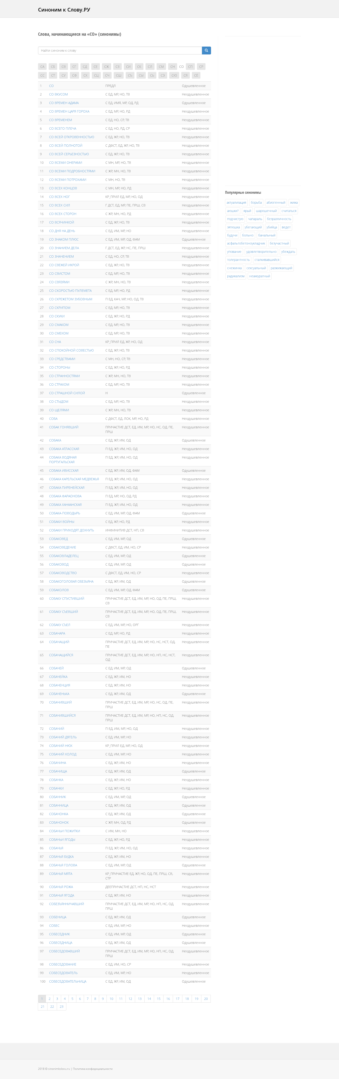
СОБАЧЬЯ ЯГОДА (61, 895)
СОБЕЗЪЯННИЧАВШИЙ (66, 904)
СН (172, 66)
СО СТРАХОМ (59, 384)
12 (130, 998)
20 (206, 998)
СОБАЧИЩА (58, 771)
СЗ (117, 66)
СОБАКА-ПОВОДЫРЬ (64, 513)
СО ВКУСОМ (58, 94)
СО (51, 85)
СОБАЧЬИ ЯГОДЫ (62, 839)
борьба (256, 202)
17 (177, 998)
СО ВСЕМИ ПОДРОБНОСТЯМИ (72, 171)
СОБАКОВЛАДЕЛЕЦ (63, 556)
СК (139, 66)
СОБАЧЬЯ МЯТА (60, 873)
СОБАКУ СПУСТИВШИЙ (66, 598)
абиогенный (276, 202)
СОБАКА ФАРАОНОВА (65, 496)
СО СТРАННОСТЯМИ (64, 376)
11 (121, 998)
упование (234, 251)
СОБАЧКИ (56, 788)
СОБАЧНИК (57, 797)
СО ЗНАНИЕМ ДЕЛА (64, 248)
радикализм (235, 276)
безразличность (279, 219)
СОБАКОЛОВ (59, 590)
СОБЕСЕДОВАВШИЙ (64, 951)
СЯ (185, 75)
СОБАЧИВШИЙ (60, 702)
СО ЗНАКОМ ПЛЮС (64, 239)
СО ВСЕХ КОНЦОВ (63, 188)
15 (159, 998)
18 (187, 998)
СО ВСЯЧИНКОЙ (61, 222)
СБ (53, 66)
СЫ (141, 75)
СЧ (107, 75)
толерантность (238, 259)
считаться (289, 211)
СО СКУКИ (57, 316)
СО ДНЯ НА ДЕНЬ (62, 231)
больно (247, 235)
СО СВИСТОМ (59, 273)
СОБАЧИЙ (56, 728)
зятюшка (233, 227)
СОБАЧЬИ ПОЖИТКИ (64, 831)
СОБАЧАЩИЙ (59, 642)
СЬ (152, 75)
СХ (85, 75)
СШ (118, 75)
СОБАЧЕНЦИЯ (59, 685)
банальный (266, 235)
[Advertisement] (259, 110)
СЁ (196, 75)
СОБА (53, 418)
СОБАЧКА (56, 780)
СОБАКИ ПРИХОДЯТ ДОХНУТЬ (71, 530)
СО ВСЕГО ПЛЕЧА (62, 128)
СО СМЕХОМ (58, 333)
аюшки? (233, 211)
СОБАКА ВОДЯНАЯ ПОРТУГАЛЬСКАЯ (63, 459)
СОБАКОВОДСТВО (63, 573)
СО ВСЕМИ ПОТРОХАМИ (67, 179)
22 (52, 1006)
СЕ (96, 66)
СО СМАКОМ (58, 324)
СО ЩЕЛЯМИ (59, 410)
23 (61, 1006)
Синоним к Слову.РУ (64, 9)
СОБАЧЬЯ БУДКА (61, 856)
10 (111, 998)
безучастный (279, 243)
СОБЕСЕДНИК (59, 934)
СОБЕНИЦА (57, 917)
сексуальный (256, 268)
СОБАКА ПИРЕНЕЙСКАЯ (66, 487)
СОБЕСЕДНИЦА (60, 942)
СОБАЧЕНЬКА (59, 694)
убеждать (288, 251)
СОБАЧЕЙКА (58, 676)
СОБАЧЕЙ (56, 668)
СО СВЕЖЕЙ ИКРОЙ (64, 265)
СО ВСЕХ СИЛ (59, 205)
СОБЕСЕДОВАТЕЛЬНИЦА (67, 981)
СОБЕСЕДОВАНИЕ (62, 964)
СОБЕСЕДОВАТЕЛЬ (63, 973)
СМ (161, 66)
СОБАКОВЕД (58, 539)
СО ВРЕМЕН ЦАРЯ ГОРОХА (69, 111)
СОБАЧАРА (57, 633)
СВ (64, 66)
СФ (74, 75)
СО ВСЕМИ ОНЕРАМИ (65, 162)
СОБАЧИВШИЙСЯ (62, 715)
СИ (128, 66)
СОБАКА (55, 440)
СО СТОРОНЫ (59, 367)
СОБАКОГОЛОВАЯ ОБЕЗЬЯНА (71, 581)
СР (201, 66)
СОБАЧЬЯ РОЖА (61, 887)
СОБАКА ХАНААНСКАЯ (65, 504)
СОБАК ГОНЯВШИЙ (63, 427)
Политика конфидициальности (93, 1069)
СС (42, 75)
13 (140, 998)
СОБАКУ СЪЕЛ (59, 625)
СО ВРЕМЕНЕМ (60, 120)
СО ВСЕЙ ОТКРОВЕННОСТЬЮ (71, 137)
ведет (286, 227)
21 (43, 1006)
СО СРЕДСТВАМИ (62, 359)
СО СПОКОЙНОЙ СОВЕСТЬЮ (71, 350)
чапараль (255, 219)
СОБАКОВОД (58, 564)
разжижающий (281, 268)
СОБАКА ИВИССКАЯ (63, 470)
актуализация (236, 202)
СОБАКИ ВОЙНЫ (61, 521)
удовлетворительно (261, 251)
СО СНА (55, 342)
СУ (63, 75)
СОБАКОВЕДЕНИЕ (62, 547)
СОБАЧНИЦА (58, 805)
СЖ (106, 66)
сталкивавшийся (267, 259)
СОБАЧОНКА (58, 814)
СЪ (130, 75)
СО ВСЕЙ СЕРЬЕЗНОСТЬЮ (69, 154)
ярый (247, 211)
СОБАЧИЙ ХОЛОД (62, 754)
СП (190, 66)
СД (85, 66)
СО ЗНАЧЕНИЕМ (61, 256)
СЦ (96, 75)
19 (196, 998)
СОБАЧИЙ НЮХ (60, 745)
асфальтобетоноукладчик (246, 243)
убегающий (253, 227)
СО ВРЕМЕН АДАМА (64, 103)
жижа (294, 202)
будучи (232, 235)
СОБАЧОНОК (59, 822)
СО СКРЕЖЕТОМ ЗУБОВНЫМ (70, 299)
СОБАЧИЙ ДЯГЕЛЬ (63, 737)
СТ (53, 75)
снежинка (234, 268)
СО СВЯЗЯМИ (59, 282)
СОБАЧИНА (57, 762)
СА (42, 66)
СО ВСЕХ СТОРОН (62, 214)
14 (149, 998)
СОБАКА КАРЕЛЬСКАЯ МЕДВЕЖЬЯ (74, 479)
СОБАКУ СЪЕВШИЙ (63, 611)
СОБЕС (54, 925)
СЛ (150, 66)
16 (168, 998)
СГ (74, 66)
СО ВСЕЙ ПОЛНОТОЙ (65, 145)
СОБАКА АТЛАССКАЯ (64, 449)
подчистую (235, 219)
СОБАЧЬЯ (56, 848)
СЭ (163, 75)
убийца (272, 227)
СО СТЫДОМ (58, 401)
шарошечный (266, 211)
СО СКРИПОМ (59, 307)
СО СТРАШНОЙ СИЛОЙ (67, 393)
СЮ (174, 75)
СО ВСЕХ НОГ (59, 196)
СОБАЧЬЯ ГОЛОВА (63, 865)
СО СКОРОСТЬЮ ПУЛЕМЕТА (70, 290)
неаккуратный (259, 276)
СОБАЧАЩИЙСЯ (61, 655)
